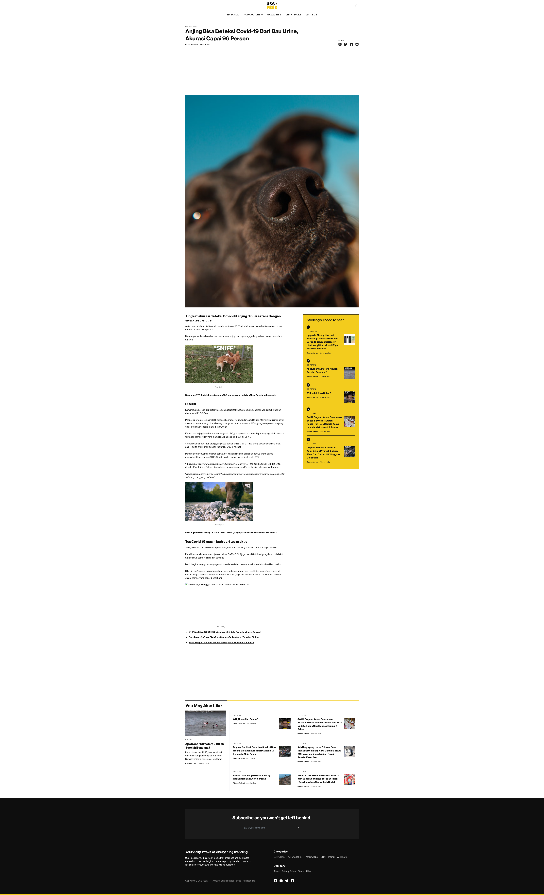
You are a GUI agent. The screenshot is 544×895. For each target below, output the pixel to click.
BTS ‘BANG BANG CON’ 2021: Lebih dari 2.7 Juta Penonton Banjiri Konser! (225, 632)
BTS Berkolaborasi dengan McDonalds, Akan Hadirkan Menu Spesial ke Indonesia (236, 395)
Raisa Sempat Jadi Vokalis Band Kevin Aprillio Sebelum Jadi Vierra (221, 642)
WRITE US (311, 14)
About (277, 871)
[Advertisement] (272, 74)
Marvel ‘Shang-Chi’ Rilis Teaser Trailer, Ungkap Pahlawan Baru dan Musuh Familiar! (236, 532)
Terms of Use (304, 871)
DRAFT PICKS (293, 14)
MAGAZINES (274, 14)
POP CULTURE (252, 14)
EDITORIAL (233, 14)
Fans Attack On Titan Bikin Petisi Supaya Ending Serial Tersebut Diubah (224, 637)
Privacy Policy (289, 871)
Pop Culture (191, 26)
